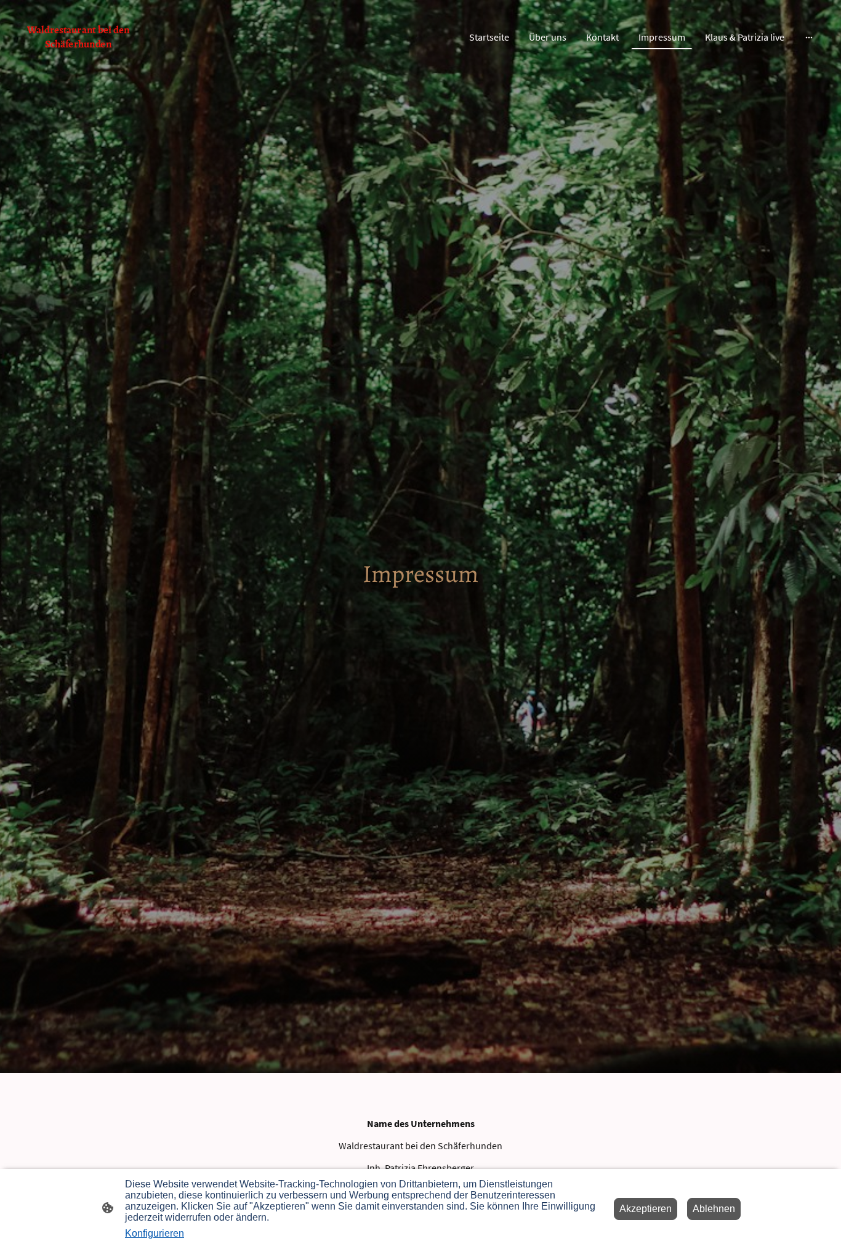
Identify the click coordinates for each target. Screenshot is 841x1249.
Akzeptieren (645, 1208)
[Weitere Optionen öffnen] (809, 37)
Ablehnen (714, 1208)
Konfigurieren (154, 1233)
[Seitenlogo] (78, 59)
